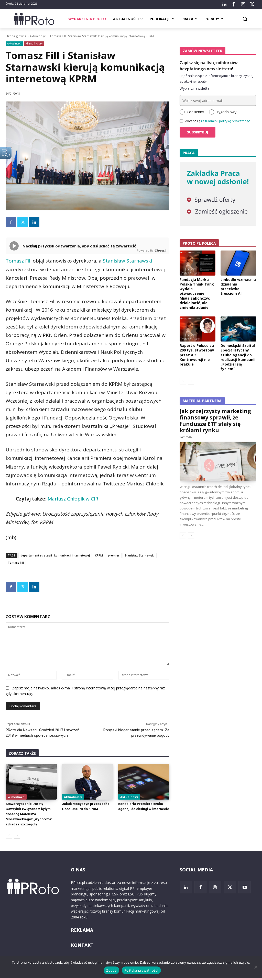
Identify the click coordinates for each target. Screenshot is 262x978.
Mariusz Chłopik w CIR (73, 498)
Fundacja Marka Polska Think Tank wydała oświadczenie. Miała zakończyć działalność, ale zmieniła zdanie (197, 293)
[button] (245, 19)
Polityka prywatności (141, 970)
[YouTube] (244, 887)
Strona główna (16, 36)
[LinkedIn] (224, 5)
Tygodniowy (226, 111)
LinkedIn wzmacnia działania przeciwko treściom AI (238, 286)
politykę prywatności (234, 121)
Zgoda (111, 970)
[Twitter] (252, 5)
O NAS (78, 870)
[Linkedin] (34, 222)
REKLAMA (82, 930)
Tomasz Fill (18, 260)
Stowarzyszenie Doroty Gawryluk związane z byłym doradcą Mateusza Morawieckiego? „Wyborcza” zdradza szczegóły (29, 814)
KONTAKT (82, 945)
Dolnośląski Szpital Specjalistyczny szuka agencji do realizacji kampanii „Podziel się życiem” (238, 357)
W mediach (16, 797)
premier (113, 555)
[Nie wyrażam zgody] (255, 967)
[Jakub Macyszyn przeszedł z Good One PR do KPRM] (87, 782)
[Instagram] (243, 5)
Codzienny (195, 111)
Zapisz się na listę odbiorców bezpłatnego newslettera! (209, 66)
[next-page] (17, 835)
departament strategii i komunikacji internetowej (55, 555)
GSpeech (160, 250)
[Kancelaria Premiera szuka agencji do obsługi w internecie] (143, 782)
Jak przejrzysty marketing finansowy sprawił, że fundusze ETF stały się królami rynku (215, 420)
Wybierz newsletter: (196, 88)
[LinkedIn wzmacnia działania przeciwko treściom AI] (238, 263)
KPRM (99, 555)
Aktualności (38, 36)
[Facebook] (234, 5)
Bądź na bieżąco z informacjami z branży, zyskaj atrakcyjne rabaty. (216, 78)
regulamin (209, 121)
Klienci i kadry (34, 43)
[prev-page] (9, 835)
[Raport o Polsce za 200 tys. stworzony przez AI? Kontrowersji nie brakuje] (197, 329)
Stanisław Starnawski (127, 260)
